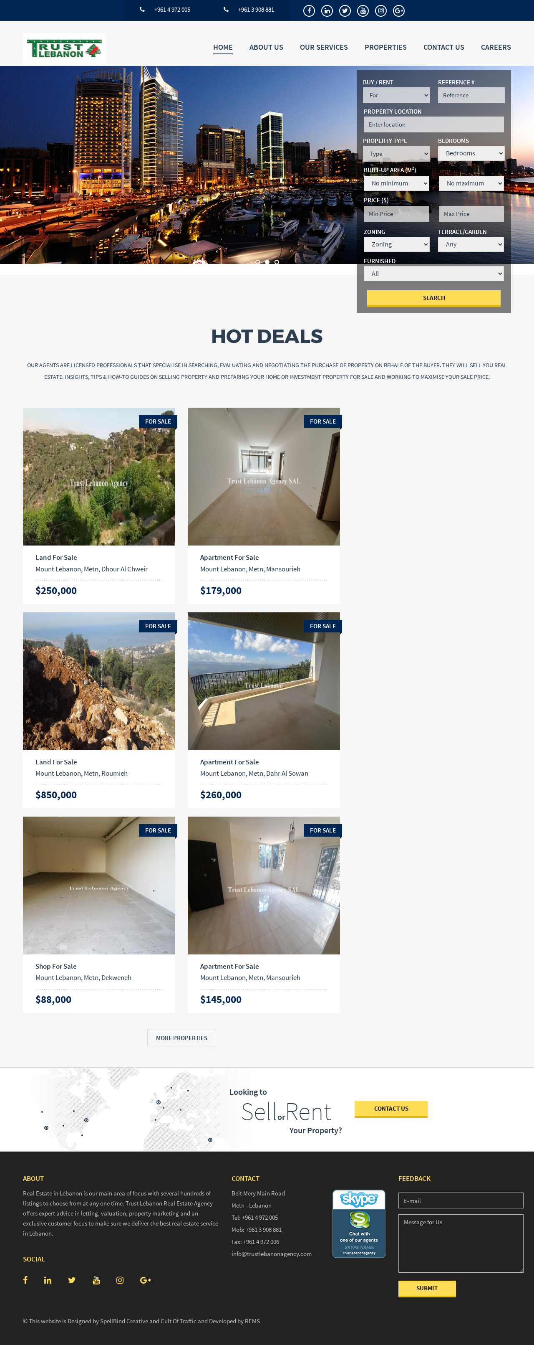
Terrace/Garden (462, 232)
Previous (16, 170)
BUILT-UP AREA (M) (390, 169)
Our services (324, 47)
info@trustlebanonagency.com (272, 1254)
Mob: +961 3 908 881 (257, 1229)
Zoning (374, 232)
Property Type (385, 141)
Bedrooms (453, 141)
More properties (181, 1038)
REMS (252, 1321)
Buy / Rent (378, 82)
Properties (386, 47)
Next (517, 170)
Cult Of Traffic (178, 1321)
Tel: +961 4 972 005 (255, 1217)
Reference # (456, 82)
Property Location (393, 111)
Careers (496, 47)
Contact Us (443, 47)
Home (223, 47)
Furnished (379, 261)
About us (266, 47)
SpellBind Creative (124, 1321)
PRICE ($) (376, 200)
